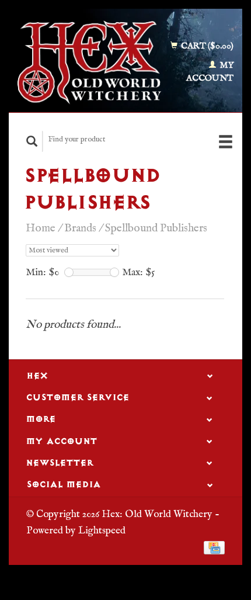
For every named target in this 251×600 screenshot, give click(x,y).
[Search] (32, 141)
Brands (80, 228)
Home (40, 228)
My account (209, 72)
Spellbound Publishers (156, 228)
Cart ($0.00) (206, 45)
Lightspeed (102, 530)
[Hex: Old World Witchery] (89, 62)
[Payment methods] (214, 547)
